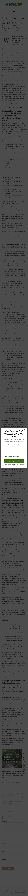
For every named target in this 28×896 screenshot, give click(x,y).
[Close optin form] (25, 430)
